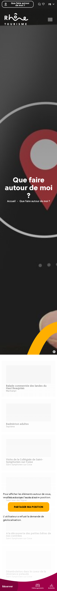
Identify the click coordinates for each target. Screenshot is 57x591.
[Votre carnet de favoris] (43, 4)
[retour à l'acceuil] (16, 19)
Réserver (7, 586)
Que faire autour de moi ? (20, 4)
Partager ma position (28, 507)
